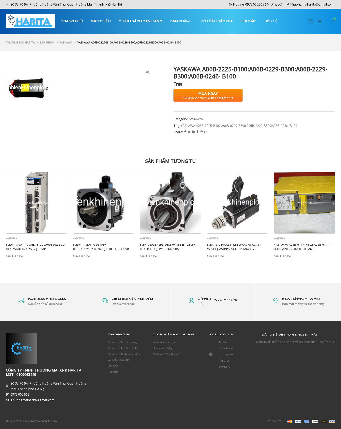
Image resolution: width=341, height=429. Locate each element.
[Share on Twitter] (189, 132)
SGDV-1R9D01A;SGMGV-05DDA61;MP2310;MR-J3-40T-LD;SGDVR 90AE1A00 (101, 248)
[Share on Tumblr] (198, 132)
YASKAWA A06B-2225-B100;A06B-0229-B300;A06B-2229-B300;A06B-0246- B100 (239, 126)
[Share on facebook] (185, 132)
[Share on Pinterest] (201, 132)
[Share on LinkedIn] (193, 132)
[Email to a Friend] (205, 132)
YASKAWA (195, 119)
